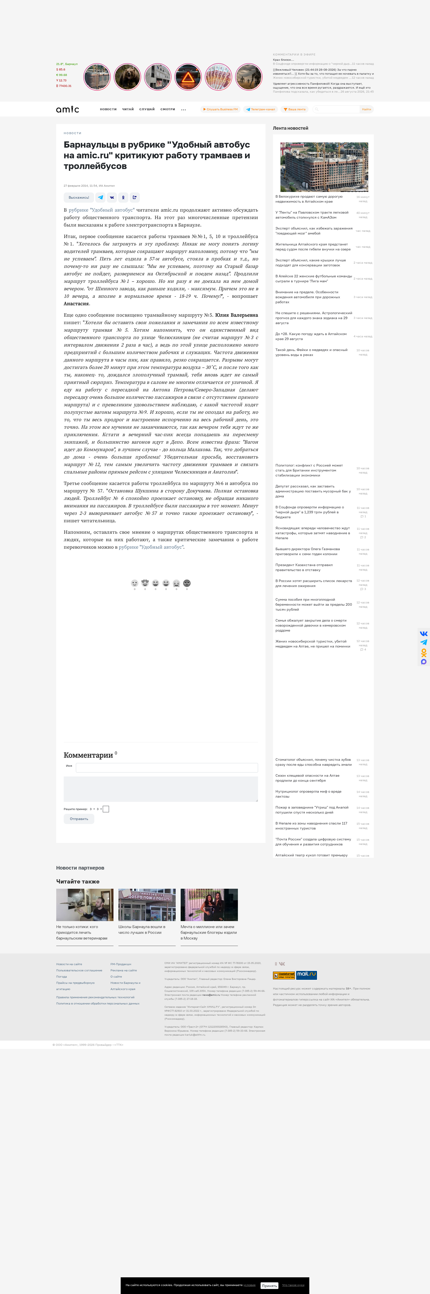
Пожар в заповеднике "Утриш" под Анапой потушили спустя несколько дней (312, 809)
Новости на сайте (69, 964)
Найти (366, 109)
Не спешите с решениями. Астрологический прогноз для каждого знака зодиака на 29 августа (313, 318)
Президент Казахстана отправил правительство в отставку (304, 567)
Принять (269, 1286)
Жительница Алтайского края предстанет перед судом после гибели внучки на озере (313, 246)
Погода (61, 976)
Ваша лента (297, 109)
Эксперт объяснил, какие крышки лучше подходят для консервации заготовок (310, 262)
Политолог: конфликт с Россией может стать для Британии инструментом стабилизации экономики (309, 470)
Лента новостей (290, 128)
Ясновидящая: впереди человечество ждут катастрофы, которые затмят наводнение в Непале (312, 533)
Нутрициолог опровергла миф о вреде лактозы (308, 793)
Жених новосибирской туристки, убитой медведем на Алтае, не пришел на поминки (312, 643)
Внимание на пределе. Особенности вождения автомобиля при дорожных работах (307, 297)
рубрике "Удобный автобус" (102, 210)
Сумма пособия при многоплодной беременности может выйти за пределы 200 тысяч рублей (313, 604)
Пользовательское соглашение (79, 970)
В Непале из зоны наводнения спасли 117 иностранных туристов (311, 825)
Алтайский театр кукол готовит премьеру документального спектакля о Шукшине (311, 857)
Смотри (168, 109)
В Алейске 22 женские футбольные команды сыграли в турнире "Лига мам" (313, 278)
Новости (108, 109)
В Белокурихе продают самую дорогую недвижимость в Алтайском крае (309, 198)
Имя (69, 765)
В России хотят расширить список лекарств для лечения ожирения (313, 583)
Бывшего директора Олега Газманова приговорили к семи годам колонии (307, 551)
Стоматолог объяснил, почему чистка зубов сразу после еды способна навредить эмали (313, 761)
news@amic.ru (211, 994)
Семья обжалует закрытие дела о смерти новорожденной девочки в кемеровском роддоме (311, 625)
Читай (128, 109)
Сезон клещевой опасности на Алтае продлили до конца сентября (307, 777)
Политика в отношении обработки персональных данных (98, 1003)
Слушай (147, 109)
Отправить (79, 819)
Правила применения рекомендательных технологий (95, 997)
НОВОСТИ (73, 133)
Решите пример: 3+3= (83, 809)
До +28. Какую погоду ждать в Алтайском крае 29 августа (311, 336)
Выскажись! (79, 197)
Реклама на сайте (123, 970)
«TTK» (118, 1045)
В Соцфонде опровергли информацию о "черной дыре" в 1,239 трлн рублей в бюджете (309, 512)
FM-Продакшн (120, 964)
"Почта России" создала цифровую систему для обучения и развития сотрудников (313, 841)
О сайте (116, 976)
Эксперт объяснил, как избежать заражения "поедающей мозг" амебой (314, 230)
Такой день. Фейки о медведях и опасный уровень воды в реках (311, 352)
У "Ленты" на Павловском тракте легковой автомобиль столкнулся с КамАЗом (312, 214)
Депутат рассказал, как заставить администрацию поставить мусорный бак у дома (313, 491)
